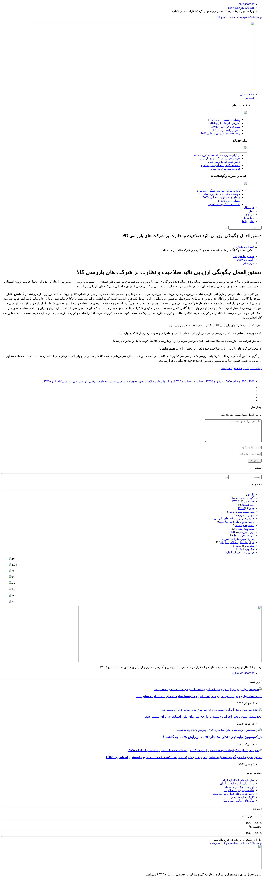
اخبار (251, 211)
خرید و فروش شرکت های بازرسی (234, 518)
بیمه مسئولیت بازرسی (241, 511)
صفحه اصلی (247, 94)
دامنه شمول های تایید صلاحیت (236, 521)
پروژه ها (249, 214)
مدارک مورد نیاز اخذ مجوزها (238, 538)
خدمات (250, 97)
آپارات (250, 494)
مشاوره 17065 (245, 549)
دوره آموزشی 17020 (241, 532)
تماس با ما (248, 221)
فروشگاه (249, 207)
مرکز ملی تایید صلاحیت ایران (237, 542)
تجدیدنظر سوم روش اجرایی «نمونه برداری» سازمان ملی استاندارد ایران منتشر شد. (203, 716)
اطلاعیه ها (248, 504)
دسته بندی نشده (244, 525)
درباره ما (249, 217)
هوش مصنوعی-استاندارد (239, 552)
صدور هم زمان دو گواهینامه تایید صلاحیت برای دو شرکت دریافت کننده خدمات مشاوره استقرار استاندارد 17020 (184, 757)
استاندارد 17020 (245, 246)
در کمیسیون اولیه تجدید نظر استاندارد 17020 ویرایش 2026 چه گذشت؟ (212, 737)
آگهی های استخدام (243, 497)
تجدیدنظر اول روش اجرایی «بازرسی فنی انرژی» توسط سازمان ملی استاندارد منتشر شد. (199, 696)
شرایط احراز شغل (243, 535)
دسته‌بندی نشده (245, 528)
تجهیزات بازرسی (244, 515)
